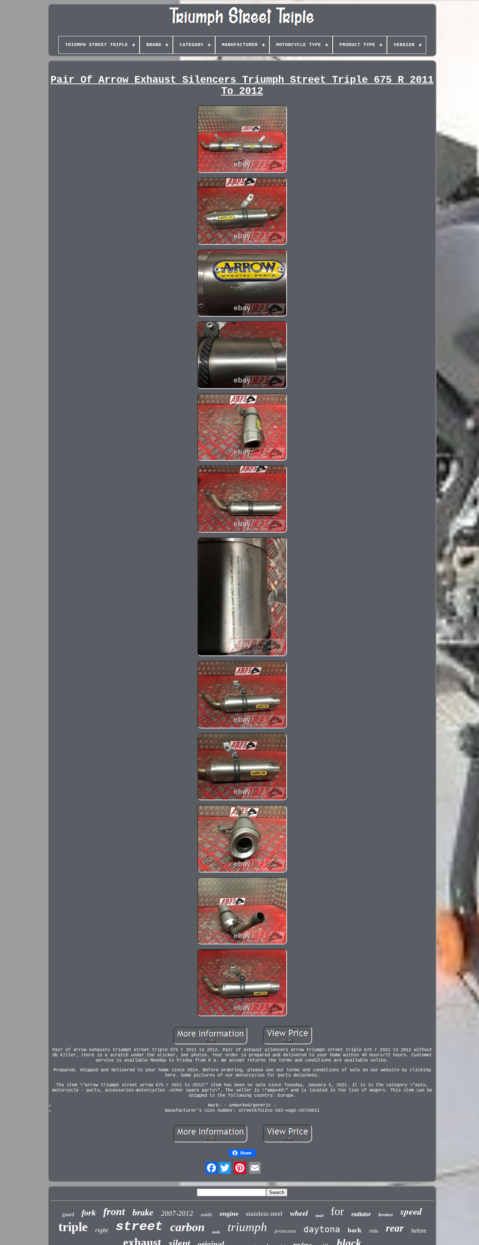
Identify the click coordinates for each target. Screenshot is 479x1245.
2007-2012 (177, 1213)
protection (285, 1231)
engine (229, 1213)
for (337, 1211)
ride (373, 1231)
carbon (187, 1227)
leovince (385, 1214)
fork (89, 1212)
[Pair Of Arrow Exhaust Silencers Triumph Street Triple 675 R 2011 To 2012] (242, 140)
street (139, 1226)
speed (411, 1211)
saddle (206, 1214)
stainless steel (264, 1213)
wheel (299, 1213)
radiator (361, 1214)
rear (395, 1228)
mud (319, 1215)
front (114, 1211)
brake (142, 1212)
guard (68, 1214)
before (418, 1230)
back (354, 1230)
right (101, 1230)
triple (73, 1227)
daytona (321, 1229)
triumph (247, 1227)
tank (216, 1232)
